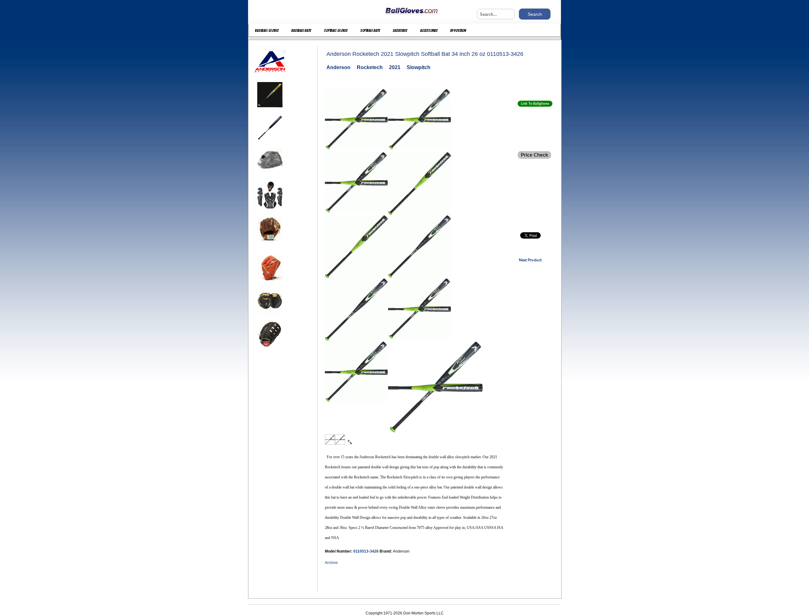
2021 (394, 67)
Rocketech (370, 67)
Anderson (338, 67)
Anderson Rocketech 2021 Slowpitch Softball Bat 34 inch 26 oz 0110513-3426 (424, 54)
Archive (331, 562)
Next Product (530, 260)
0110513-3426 (366, 551)
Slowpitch (418, 67)
